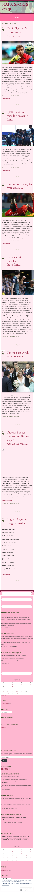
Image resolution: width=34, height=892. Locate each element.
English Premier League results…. (17, 522)
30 (16, 693)
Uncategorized (4, 703)
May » (6, 695)
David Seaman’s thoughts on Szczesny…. (17, 32)
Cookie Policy (5, 885)
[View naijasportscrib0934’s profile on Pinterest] (8, 769)
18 (26, 689)
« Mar (2, 695)
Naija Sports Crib (15, 7)
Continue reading (7, 500)
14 (8, 689)
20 (3, 691)
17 (21, 689)
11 (25, 686)
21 (8, 691)
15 (12, 689)
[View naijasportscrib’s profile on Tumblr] (10, 769)
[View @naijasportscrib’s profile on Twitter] (4, 769)
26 (30, 691)
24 (21, 691)
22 (12, 691)
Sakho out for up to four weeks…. (19, 186)
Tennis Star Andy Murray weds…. (18, 355)
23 (16, 691)
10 (21, 686)
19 (30, 689)
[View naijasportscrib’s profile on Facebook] (2, 769)
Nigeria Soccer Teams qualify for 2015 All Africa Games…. (18, 438)
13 (3, 689)
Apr (3, 28)
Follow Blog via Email (9, 750)
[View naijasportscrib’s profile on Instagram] (6, 769)
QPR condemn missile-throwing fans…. (17, 116)
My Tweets (3, 727)
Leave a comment (6, 98)
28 (8, 693)
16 (16, 689)
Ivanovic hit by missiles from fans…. (16, 261)
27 (3, 693)
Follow (4, 760)
